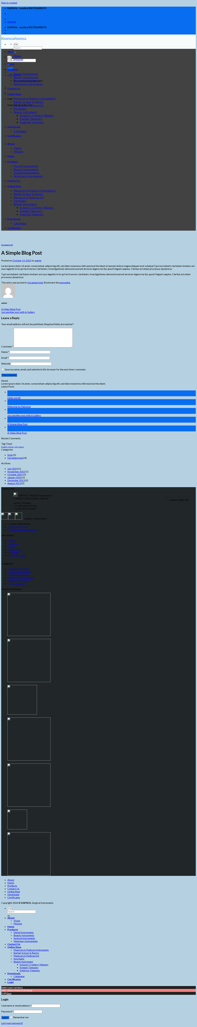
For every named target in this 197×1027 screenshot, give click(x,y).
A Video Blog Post (11, 309)
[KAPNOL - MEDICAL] (13, 38)
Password (7, 1011)
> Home (11, 540)
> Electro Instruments (18, 580)
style (16, 447)
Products (12, 69)
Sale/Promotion (17, 555)
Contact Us (13, 88)
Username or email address (16, 1005)
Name (5, 351)
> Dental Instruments (18, 574)
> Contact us (14, 549)
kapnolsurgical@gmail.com (23, 529)
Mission (18, 59)
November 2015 (16, 471)
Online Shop (14, 94)
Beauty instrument (25, 112)
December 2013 (16, 480)
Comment (7, 346)
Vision (17, 56)
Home (10, 63)
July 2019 (12, 468)
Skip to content (9, 2)
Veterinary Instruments (28, 84)
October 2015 (15, 474)
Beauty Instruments (26, 77)
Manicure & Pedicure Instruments (35, 98)
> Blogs (11, 546)
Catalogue (20, 131)
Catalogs (14, 552)
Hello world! (14, 397)
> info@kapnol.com (17, 526)
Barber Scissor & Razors (28, 102)
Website (5, 363)
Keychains (20, 108)
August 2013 (14, 483)
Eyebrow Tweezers (31, 122)
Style (10, 454)
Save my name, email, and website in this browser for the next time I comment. (45, 369)
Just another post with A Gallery (18, 312)
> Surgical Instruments (19, 571)
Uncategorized (7, 245)
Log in (5, 1017)
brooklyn (4, 447)
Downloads (13, 126)
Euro (8, 993)
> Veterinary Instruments (20, 577)
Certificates (14, 135)
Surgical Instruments (26, 80)
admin (38, 260)
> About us (13, 543)
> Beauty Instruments (18, 568)
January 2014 (14, 477)
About (11, 51)
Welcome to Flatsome (19, 406)
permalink (65, 282)
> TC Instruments (16, 583)
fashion (11, 447)
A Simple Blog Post (17, 424)
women (21, 447)
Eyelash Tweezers (31, 119)
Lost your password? (12, 1023)
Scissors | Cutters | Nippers (37, 115)
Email (5, 357)
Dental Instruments (26, 74)
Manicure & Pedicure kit (29, 105)
